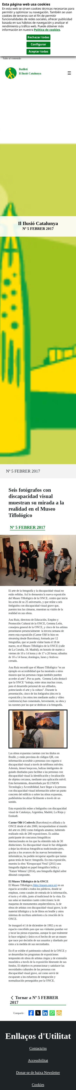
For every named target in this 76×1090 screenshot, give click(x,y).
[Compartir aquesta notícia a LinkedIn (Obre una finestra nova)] (45, 1012)
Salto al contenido (12, 58)
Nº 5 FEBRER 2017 (23, 471)
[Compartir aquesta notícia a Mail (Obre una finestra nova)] (59, 1012)
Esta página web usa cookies (26, 4)
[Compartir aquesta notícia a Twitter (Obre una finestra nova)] (38, 1012)
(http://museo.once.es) (44, 885)
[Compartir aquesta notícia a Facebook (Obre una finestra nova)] (31, 1012)
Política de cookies (47, 30)
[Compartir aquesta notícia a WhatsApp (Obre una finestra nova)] (52, 1012)
